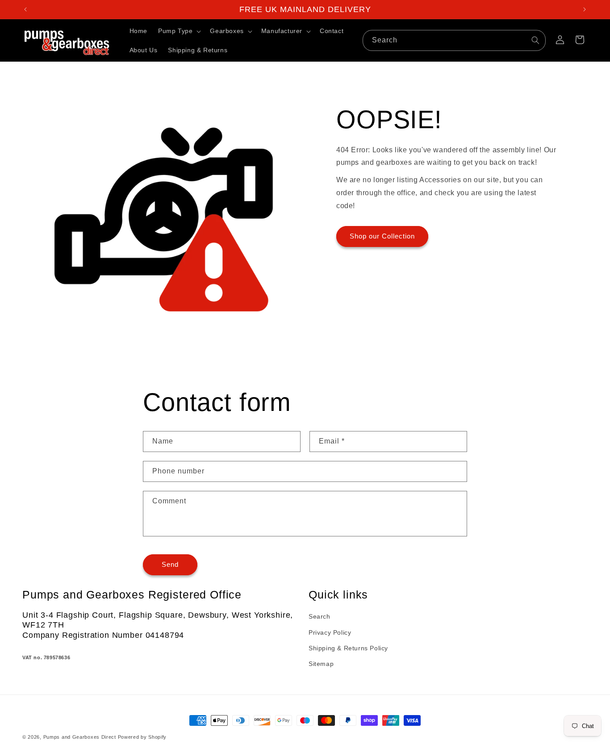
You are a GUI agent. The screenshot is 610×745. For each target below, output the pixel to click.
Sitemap (321, 663)
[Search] (535, 40)
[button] (179, 30)
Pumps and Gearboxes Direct (79, 737)
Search (319, 616)
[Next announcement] (584, 9)
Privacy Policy (330, 632)
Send (170, 565)
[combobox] (454, 40)
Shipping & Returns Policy (348, 648)
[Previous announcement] (25, 9)
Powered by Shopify (142, 737)
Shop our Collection (382, 236)
